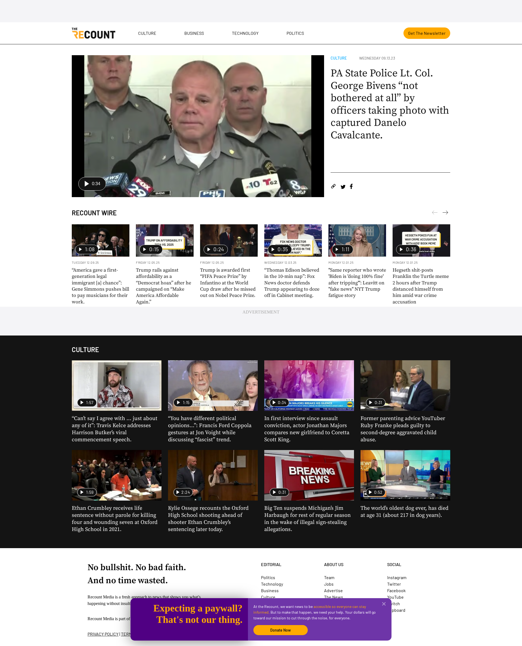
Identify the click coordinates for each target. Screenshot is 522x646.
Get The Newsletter (427, 33)
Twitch (393, 603)
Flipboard (396, 610)
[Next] (435, 213)
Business (194, 33)
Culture (147, 33)
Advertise (333, 590)
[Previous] (445, 213)
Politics (295, 33)
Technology (245, 33)
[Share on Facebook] (351, 187)
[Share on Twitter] (343, 187)
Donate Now (280, 630)
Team (329, 577)
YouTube (395, 597)
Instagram (396, 577)
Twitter (394, 583)
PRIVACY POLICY (103, 633)
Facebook (396, 590)
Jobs (329, 583)
